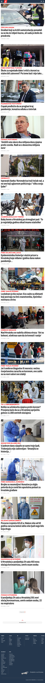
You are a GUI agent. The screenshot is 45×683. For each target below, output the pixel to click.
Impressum (11, 654)
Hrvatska (2, 638)
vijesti (2, 635)
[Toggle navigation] (1, 1)
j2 (17, 635)
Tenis (10, 642)
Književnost (35, 640)
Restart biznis (27, 638)
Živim (2, 668)
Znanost (18, 639)
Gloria (2, 664)
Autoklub (2, 660)
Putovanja (18, 643)
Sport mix (10, 644)
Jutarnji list (2, 654)
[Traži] (43, 1)
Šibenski (2, 671)
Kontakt (10, 662)
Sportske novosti (3, 658)
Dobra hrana (3, 663)
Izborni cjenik (11, 658)
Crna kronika (3, 640)
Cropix (2, 672)
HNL (10, 638)
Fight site (10, 643)
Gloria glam (3, 666)
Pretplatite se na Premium (36, 672)
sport (10, 635)
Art (33, 638)
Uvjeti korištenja (11, 655)
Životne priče (19, 644)
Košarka (10, 640)
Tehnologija (19, 638)
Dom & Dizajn (3, 662)
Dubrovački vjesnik (4, 667)
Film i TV (34, 639)
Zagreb (2, 642)
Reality (42, 643)
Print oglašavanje (11, 660)
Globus (2, 659)
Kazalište (34, 643)
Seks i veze (18, 642)
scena (42, 635)
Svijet (2, 639)
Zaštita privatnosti (12, 656)
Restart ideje (27, 639)
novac (26, 635)
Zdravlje (18, 640)
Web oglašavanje (11, 659)
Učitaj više (22, 612)
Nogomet (10, 639)
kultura (35, 635)
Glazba (34, 642)
